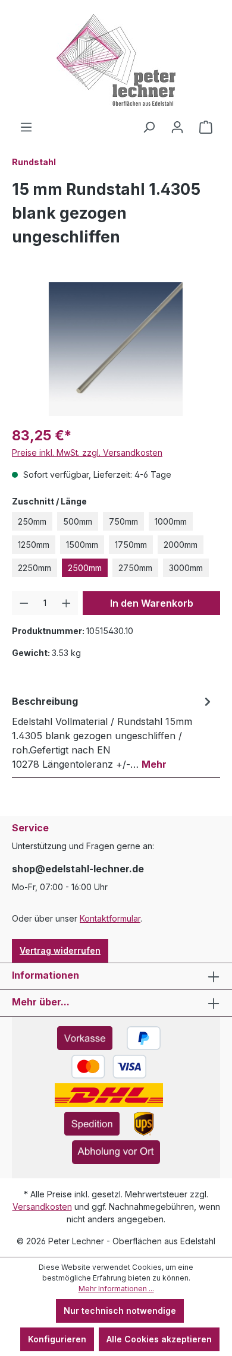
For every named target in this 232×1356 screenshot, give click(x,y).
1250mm (33, 545)
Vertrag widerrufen (60, 950)
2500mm (85, 568)
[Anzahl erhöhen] (66, 603)
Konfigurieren (57, 1339)
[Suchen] (148, 127)
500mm (77, 521)
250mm (32, 521)
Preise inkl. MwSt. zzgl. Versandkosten (87, 452)
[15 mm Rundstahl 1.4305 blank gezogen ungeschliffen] (116, 349)
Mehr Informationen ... (116, 1288)
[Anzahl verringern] (24, 603)
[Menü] (26, 127)
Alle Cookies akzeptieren (159, 1339)
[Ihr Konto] (177, 127)
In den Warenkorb (151, 603)
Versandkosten (42, 1207)
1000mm (171, 521)
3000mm (186, 568)
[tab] (113, 732)
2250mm (34, 568)
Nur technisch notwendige (120, 1310)
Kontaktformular (110, 918)
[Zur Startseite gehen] (116, 60)
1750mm (131, 545)
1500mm (82, 545)
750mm (123, 521)
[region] (116, 349)
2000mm (180, 545)
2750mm (135, 568)
